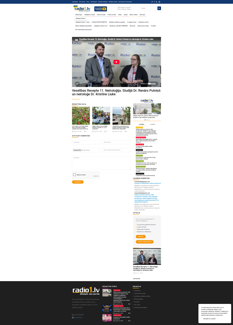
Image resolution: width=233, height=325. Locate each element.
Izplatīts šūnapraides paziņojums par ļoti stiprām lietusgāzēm (147, 152)
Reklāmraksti (140, 161)
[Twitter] (152, 2)
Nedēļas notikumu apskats (117, 22)
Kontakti (137, 302)
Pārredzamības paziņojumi (83, 29)
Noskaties (75, 1)
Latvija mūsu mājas (143, 26)
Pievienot (77, 182)
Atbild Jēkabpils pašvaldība (83, 26)
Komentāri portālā (139, 293)
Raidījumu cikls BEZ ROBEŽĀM (118, 26)
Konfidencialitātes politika (142, 296)
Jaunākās (141, 124)
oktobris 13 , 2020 (138, 273)
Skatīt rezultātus (144, 241)
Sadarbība (137, 290)
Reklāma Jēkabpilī (103, 1)
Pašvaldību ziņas (141, 166)
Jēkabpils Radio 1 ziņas (82, 22)
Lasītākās (152, 124)
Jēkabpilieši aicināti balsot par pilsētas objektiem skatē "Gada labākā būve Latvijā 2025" (120, 128)
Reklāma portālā (113, 1)
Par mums (137, 304)
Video (87, 1)
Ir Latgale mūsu (131, 22)
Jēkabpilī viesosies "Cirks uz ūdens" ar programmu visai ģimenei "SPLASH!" (146, 163)
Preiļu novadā (112, 14)
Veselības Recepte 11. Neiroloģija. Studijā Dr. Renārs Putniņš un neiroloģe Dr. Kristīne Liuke (145, 268)
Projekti (153, 26)
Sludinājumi (94, 1)
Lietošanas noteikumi (140, 307)
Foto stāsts (82, 1)
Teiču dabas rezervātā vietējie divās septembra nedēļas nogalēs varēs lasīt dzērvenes (80, 128)
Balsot (140, 236)
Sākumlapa (78, 14)
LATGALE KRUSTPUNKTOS (99, 22)
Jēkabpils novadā (89, 14)
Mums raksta (133, 14)
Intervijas (142, 14)
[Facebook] (154, 2)
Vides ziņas (139, 127)
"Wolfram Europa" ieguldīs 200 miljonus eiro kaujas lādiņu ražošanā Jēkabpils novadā (146, 170)
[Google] (156, 2)
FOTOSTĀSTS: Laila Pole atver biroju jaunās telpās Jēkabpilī (145, 158)
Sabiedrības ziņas (141, 137)
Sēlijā (120, 14)
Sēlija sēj (132, 26)
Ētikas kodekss (138, 299)
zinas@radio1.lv (78, 317)
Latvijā (126, 14)
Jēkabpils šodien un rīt (100, 26)
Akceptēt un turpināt (209, 319)
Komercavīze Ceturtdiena (125, 1)
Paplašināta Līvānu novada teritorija (145, 175)
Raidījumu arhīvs (144, 22)
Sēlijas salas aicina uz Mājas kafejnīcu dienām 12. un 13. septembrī (99, 128)
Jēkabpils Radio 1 (80, 18)
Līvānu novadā (101, 14)
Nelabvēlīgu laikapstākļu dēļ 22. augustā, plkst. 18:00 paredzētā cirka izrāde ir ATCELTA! (146, 141)
